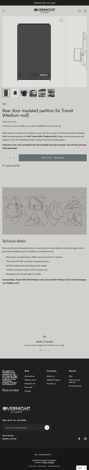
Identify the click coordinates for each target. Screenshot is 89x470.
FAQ (70, 376)
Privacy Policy (33, 466)
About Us (50, 376)
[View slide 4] (48, 350)
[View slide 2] (43, 350)
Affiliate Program (53, 380)
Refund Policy (42, 466)
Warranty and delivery (74, 381)
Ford (4, 103)
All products (29, 376)
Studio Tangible (48, 462)
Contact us (51, 383)
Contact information (54, 466)
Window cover (30, 380)
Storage (28, 391)
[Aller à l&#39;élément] (6, 93)
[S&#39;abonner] (47, 427)
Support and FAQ (13, 165)
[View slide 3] (45, 350)
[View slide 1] (40, 350)
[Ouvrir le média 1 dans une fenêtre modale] (61, 20)
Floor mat (28, 387)
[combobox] (81, 468)
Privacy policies (75, 386)
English (80, 468)
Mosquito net (30, 383)
